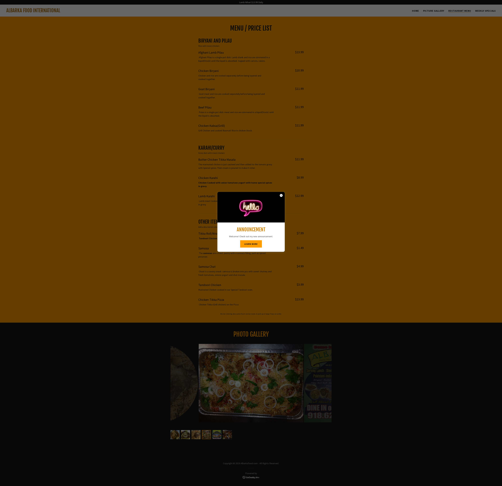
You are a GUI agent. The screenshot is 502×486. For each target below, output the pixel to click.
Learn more (251, 244)
